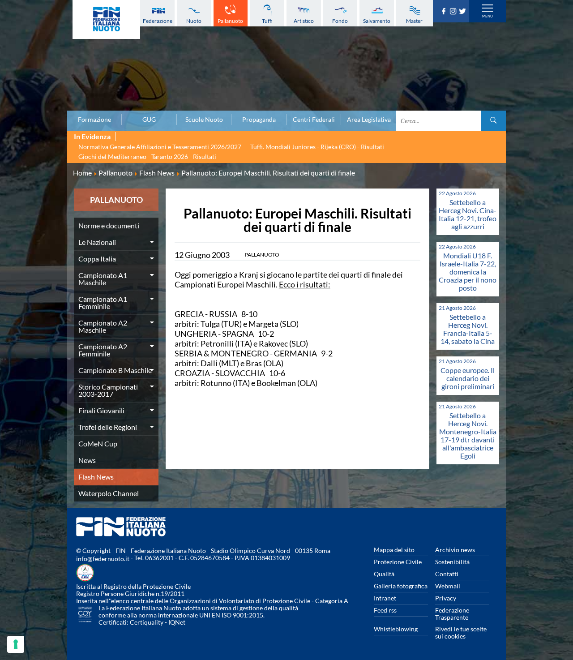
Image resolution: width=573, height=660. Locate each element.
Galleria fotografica (401, 586)
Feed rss (385, 610)
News (87, 460)
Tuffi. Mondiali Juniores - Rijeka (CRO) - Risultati (317, 146)
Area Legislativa (369, 119)
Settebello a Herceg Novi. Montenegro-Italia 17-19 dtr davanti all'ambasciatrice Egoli (467, 435)
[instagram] (454, 12)
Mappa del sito (394, 549)
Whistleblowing (396, 629)
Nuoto (193, 20)
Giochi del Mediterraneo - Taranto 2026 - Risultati (147, 156)
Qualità (384, 574)
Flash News (96, 476)
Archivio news (455, 549)
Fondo (340, 20)
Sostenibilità (452, 562)
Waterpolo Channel (108, 493)
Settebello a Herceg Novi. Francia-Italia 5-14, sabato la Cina (467, 329)
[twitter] (463, 12)
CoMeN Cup (97, 443)
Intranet (385, 598)
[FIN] (106, 19)
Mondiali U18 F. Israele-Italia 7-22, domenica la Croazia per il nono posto (467, 271)
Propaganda (259, 119)
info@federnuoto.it (102, 558)
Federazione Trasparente (452, 613)
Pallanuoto (230, 20)
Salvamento (376, 20)
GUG (149, 119)
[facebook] (444, 12)
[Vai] (493, 121)
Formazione (94, 119)
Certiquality (146, 622)
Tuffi (267, 20)
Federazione (157, 20)
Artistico (304, 20)
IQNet (176, 622)
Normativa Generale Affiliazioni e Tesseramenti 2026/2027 (159, 146)
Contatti (446, 574)
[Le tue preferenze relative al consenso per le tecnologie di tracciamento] (15, 644)
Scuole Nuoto (204, 119)
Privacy (445, 598)
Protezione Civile (398, 562)
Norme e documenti (108, 225)
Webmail (447, 586)
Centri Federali (314, 119)
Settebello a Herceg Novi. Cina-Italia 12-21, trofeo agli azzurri (467, 214)
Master (414, 20)
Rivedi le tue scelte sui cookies (461, 632)
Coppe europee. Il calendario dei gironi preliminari (467, 378)
